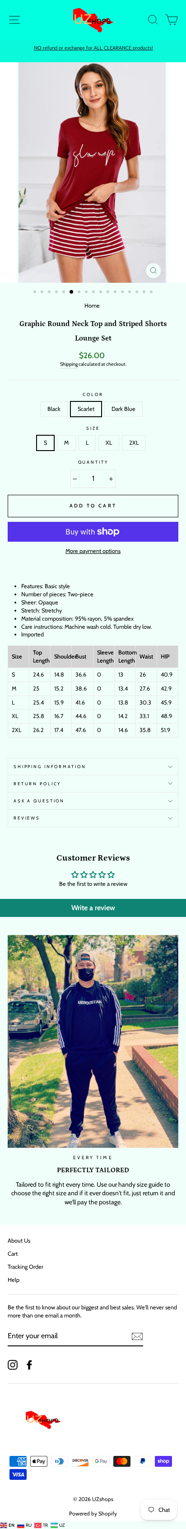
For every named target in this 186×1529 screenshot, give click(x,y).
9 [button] (94, 292)
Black (53, 408)
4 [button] (57, 292)
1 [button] (35, 292)
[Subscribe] (137, 1336)
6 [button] (72, 292)
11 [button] (109, 292)
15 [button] (137, 292)
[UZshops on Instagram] (13, 1365)
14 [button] (130, 292)
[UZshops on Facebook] (29, 1365)
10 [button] (101, 292)
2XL (134, 442)
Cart (13, 1253)
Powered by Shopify (93, 1513)
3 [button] (50, 292)
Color (93, 394)
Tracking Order (25, 1266)
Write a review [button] (93, 907)
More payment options (93, 551)
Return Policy (37, 783)
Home (92, 305)
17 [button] (152, 292)
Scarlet (86, 408)
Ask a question (39, 800)
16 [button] (145, 292)
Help (13, 1279)
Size (92, 428)
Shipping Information (50, 766)
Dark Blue (123, 408)
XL (109, 442)
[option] (93, 48)
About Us (19, 1240)
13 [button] (123, 292)
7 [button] (80, 292)
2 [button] (43, 292)
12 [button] (116, 292)
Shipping (69, 364)
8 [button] (87, 292)
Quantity (93, 462)
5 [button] (64, 292)
